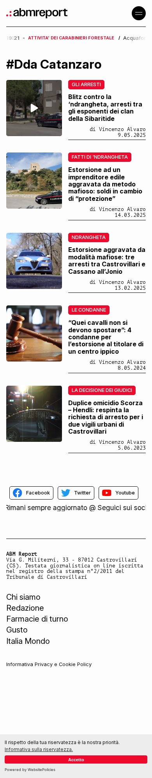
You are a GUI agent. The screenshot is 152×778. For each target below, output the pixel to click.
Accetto (76, 759)
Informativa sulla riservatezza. (39, 749)
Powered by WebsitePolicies (30, 769)
